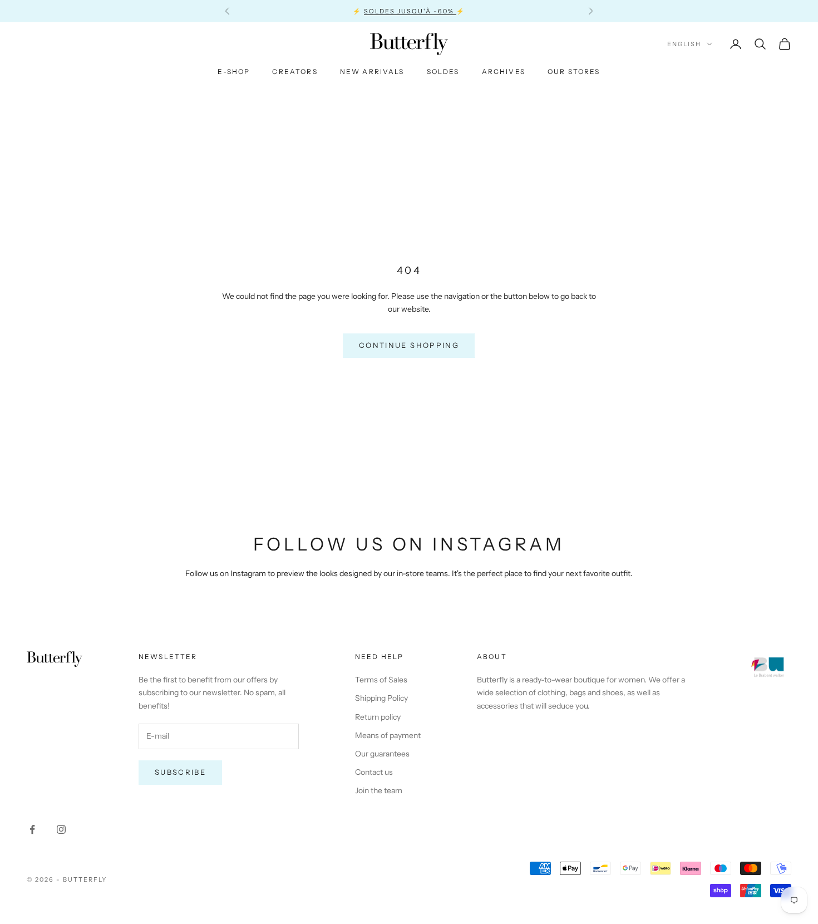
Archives (503, 71)
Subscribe (180, 772)
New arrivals (372, 71)
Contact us (374, 772)
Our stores (574, 71)
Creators (294, 71)
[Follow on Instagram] (61, 829)
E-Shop (234, 71)
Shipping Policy (381, 698)
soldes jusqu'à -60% (410, 11)
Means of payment (388, 735)
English (684, 44)
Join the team (378, 790)
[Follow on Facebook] (32, 829)
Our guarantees (382, 754)
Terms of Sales (381, 680)
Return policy (378, 717)
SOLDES (443, 71)
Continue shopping (409, 345)
